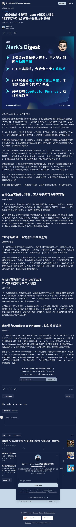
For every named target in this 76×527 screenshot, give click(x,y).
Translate (6, 11)
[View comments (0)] (10, 33)
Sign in (70, 3)
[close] (57, 455)
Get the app (48, 518)
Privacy (35, 513)
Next (68, 396)
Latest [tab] (9, 435)
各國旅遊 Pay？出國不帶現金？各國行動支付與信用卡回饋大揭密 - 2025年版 (31, 441)
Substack (28, 523)
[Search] (72, 435)
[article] (38, 445)
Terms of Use (47, 490)
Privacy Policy (53, 492)
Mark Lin (9, 26)
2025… (4, 444)
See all (5, 480)
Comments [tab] (6, 410)
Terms (41, 513)
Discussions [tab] (16, 435)
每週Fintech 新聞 (8, 8)
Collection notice (49, 513)
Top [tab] (4, 435)
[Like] (3, 475)
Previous (9, 396)
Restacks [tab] (15, 410)
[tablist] (10, 411)
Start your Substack (33, 518)
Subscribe (62, 3)
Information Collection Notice (37, 492)
